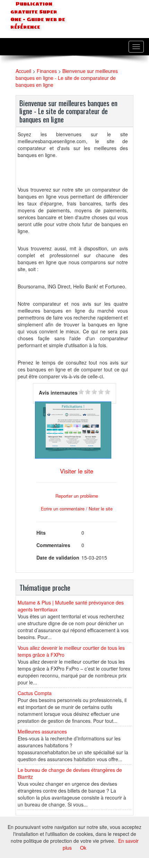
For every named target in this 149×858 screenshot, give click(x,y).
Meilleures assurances (42, 731)
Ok (83, 847)
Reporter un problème (76, 496)
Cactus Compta (35, 693)
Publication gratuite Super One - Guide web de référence (37, 15)
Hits (41, 532)
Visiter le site (76, 471)
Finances (47, 70)
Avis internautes (58, 392)
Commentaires (53, 545)
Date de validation (57, 557)
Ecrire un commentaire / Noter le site (77, 509)
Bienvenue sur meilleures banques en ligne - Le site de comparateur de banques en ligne (67, 77)
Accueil (23, 70)
